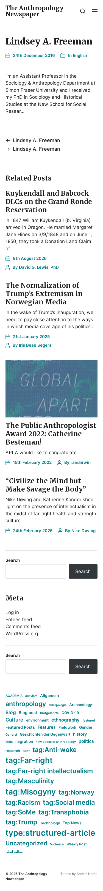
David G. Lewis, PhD (39, 267)
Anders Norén (87, 874)
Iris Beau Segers (35, 345)
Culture (14, 720)
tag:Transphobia (63, 812)
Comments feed (23, 626)
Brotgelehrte (49, 713)
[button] (83, 11)
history (80, 734)
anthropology (25, 704)
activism (31, 696)
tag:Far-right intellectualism (49, 771)
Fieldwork (67, 727)
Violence (57, 844)
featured (88, 720)
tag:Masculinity (29, 781)
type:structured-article (50, 833)
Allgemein (49, 695)
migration (24, 741)
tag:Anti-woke (54, 750)
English (80, 55)
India (9, 742)
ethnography (65, 720)
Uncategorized (26, 843)
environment (37, 720)
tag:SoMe (20, 812)
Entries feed (18, 619)
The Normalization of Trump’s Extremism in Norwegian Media (44, 293)
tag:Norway (76, 792)
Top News (72, 823)
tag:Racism (22, 802)
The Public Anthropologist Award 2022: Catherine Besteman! (50, 433)
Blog (10, 712)
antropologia (57, 705)
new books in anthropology (56, 742)
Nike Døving (83, 530)
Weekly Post (76, 844)
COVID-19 (70, 712)
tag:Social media (69, 802)
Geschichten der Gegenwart (45, 734)
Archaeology (80, 704)
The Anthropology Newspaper (34, 11)
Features (47, 727)
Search (12, 560)
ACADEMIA (14, 696)
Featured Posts (20, 727)
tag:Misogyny (30, 791)
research (12, 751)
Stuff (26, 751)
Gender (86, 727)
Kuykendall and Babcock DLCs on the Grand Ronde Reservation (48, 201)
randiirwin (81, 462)
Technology (50, 823)
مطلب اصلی (14, 852)
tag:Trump (21, 822)
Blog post (28, 712)
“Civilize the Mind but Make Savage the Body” (45, 485)
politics (86, 741)
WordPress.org (21, 633)
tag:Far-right (29, 760)
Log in (12, 612)
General (11, 734)
